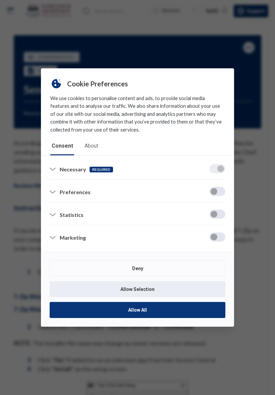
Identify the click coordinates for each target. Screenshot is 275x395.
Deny (137, 268)
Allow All (137, 310)
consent (62, 146)
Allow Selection (137, 289)
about (91, 146)
